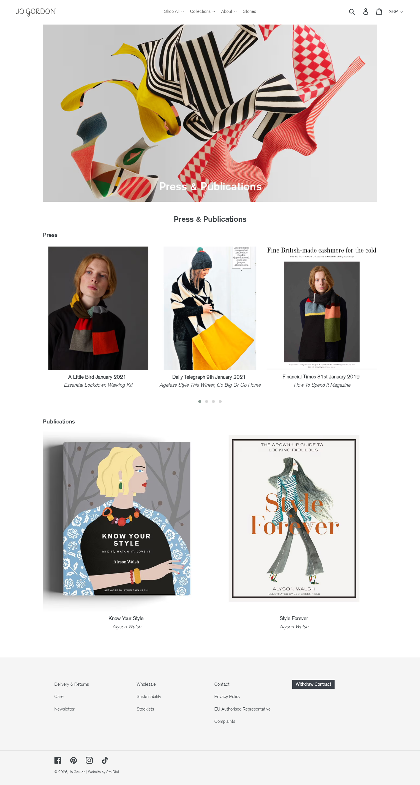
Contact (221, 684)
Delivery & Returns (71, 684)
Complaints (224, 721)
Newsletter (64, 709)
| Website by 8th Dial (102, 772)
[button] (199, 401)
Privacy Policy (227, 696)
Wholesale (146, 684)
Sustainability (149, 696)
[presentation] (34, 326)
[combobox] (359, 11)
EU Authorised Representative (242, 709)
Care (58, 696)
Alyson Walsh (293, 626)
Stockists (145, 709)
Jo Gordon (77, 772)
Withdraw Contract (313, 684)
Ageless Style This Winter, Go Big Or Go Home (210, 385)
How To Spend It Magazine (322, 385)
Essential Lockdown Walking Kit (98, 385)
